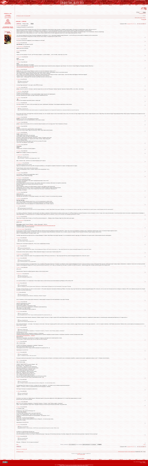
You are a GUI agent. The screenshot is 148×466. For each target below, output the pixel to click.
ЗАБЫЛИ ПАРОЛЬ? (8, 23)
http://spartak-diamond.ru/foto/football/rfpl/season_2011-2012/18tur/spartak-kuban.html (40, 225)
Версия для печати (144, 15)
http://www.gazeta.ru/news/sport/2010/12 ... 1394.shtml (26, 335)
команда (51, 459)
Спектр (19, 87)
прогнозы (110, 459)
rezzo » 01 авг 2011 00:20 (24, 438)
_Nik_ (19, 102)
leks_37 (19, 267)
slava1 (19, 38)
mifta (19, 237)
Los (18, 50)
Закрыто (17, 23)
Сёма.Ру (144, 462)
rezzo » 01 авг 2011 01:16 (24, 354)
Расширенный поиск (142, 13)
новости (4, 459)
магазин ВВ (75, 459)
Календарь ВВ (143, 19)
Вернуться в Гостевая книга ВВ (22, 449)
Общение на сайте (20, 15)
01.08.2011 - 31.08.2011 (21, 21)
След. (144, 444)
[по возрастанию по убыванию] (96, 444)
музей (136, 459)
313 (137, 23)
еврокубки (40, 459)
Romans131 (20, 177)
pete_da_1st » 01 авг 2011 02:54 (25, 260)
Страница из (130, 23)
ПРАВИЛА (7, 20)
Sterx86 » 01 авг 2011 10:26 (24, 156)
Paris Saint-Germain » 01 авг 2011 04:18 (26, 208)
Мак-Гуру (19, 91)
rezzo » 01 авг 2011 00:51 (24, 381)
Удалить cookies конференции (130, 451)
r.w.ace (19, 216)
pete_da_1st (20, 254)
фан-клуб (121, 459)
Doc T (19, 327)
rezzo (19, 341)
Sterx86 (19, 122)
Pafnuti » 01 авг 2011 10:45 (24, 81)
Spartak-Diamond (21, 220)
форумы (100, 459)
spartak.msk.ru (87, 464)
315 (141, 23)
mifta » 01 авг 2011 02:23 (24, 275)
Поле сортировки (79, 444)
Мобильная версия (143, 15)
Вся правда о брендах (81, 458)
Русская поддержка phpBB (81, 454)
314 (139, 23)
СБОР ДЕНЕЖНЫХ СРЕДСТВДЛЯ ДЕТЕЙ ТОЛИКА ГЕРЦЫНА (7, 27)
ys (18, 206)
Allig (19, 391)
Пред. (17, 444)
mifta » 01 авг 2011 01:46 (24, 294)
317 (145, 23)
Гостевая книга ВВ (27, 15)
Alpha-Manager (20, 46)
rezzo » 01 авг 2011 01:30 (24, 313)
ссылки (144, 459)
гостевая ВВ (89, 459)
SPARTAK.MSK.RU (61, 464)
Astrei (19, 42)
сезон (12, 459)
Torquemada (20, 154)
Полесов (19, 198)
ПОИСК (8, 21)
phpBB (79, 453)
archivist (19, 25)
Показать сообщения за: (64, 444)
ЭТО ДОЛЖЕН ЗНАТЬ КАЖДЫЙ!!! (8, 16)
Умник (19, 106)
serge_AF (19, 56)
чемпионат (21, 459)
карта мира (62, 459)
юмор (130, 459)
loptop (19, 301)
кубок (31, 459)
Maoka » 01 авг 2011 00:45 (24, 426)
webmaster (143, 461)
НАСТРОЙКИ (8, 22)
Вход (144, 17)
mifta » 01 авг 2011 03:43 (24, 239)
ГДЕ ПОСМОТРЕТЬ (8, 17)
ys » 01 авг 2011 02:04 (23, 285)
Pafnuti (19, 97)
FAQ (136, 17)
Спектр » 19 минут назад (24, 329)
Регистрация (140, 17)
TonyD (19, 192)
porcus (19, 69)
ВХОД (8, 19)
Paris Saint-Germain (21, 229)
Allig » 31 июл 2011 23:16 (24, 108)
